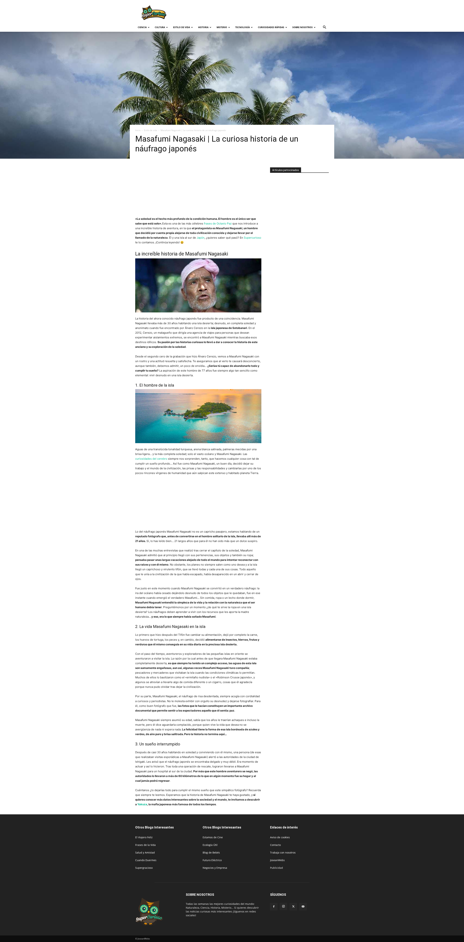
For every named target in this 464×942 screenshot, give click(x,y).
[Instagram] (283, 906)
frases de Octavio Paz (218, 223)
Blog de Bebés (211, 852)
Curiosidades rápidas (271, 27)
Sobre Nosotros (302, 27)
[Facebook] (273, 906)
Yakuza (142, 804)
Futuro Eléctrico (212, 860)
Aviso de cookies (280, 837)
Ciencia (142, 27)
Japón (200, 237)
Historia (203, 27)
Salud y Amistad (145, 852)
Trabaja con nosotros (283, 852)
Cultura (160, 27)
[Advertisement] (263, 13)
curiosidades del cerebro (151, 458)
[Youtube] (303, 906)
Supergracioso (144, 867)
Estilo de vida (181, 27)
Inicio (137, 130)
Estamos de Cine (213, 837)
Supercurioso (252, 237)
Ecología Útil (210, 845)
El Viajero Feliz (144, 837)
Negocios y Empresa (215, 867)
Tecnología (242, 27)
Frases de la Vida (145, 845)
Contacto (275, 845)
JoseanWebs (277, 860)
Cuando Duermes (145, 860)
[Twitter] (293, 906)
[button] (324, 27)
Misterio (222, 27)
